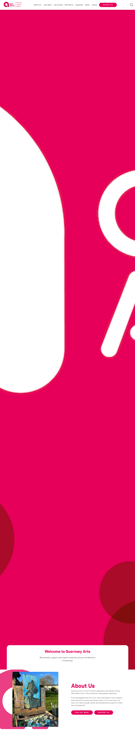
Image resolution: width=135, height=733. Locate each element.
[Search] (131, 5)
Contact (94, 5)
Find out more (82, 712)
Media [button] (87, 5)
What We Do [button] (69, 5)
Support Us (108, 5)
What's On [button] (37, 5)
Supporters (79, 5)
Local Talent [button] (47, 5)
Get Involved (58, 5)
